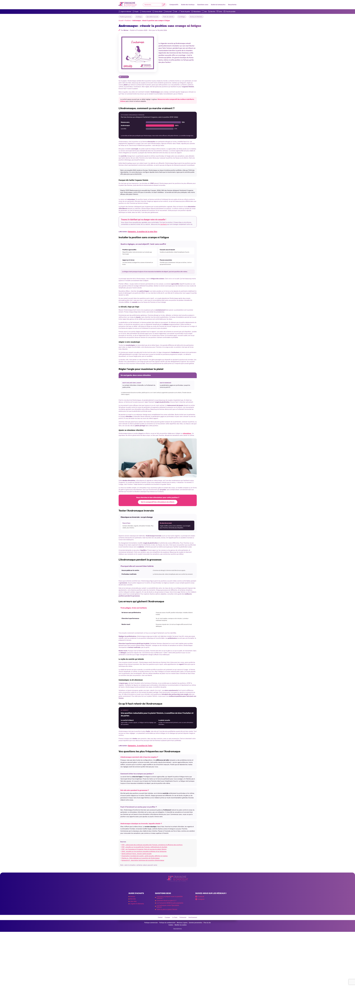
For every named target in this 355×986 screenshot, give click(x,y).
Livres (220, 11)
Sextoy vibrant (158, 11)
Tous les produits (230, 11)
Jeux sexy (133, 901)
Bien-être (212, 11)
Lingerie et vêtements (137, 904)
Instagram (201, 899)
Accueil (121, 20)
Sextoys (132, 896)
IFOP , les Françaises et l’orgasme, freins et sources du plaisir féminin (143, 849)
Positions (128, 20)
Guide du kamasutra (218, 4)
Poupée (136, 11)
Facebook (201, 897)
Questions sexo (202, 4)
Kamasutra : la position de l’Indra (140, 745)
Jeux (205, 11)
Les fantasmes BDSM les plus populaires (170, 903)
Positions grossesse (125, 16)
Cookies (170, 925)
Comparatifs (173, 4)
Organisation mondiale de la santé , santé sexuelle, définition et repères (144, 856)
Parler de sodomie (168, 16)
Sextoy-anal (168, 11)
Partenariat (183, 917)
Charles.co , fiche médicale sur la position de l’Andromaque (140, 858)
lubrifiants (163, 224)
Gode (175, 11)
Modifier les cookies (181, 925)
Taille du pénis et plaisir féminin (167, 909)
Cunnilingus (181, 16)
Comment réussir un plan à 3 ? (166, 900)
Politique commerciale (151, 922)
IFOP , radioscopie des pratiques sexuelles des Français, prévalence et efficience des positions (151, 845)
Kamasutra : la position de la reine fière (142, 231)
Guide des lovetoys (188, 4)
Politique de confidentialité (167, 922)
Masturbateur (197, 11)
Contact (160, 917)
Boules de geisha (185, 11)
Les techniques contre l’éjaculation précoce (168, 906)
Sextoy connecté (146, 11)
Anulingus (139, 16)
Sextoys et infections (196, 16)
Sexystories (232, 4)
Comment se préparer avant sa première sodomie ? (170, 897)
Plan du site (207, 922)
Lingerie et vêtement (125, 11)
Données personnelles (195, 922)
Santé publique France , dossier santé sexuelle (136, 854)
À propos (167, 917)
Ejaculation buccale (152, 16)
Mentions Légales (182, 922)
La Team (174, 917)
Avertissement (193, 917)
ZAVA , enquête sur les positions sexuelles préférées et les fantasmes (143, 851)
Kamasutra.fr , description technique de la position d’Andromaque (142, 860)
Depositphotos (177, 929)
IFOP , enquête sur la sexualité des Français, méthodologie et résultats (144, 847)
